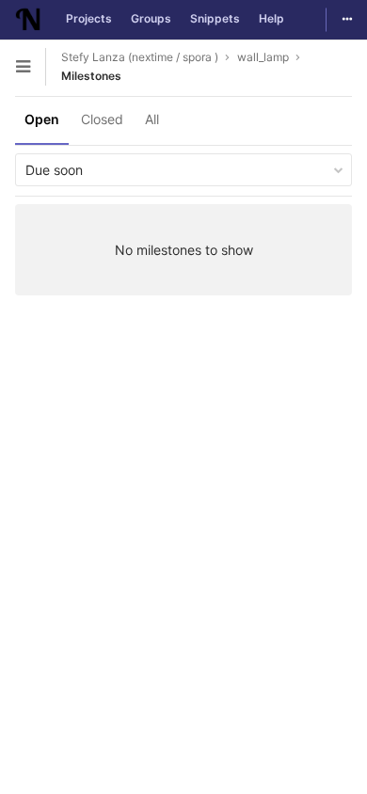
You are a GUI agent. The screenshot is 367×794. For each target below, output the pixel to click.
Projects (89, 18)
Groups (151, 18)
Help (271, 18)
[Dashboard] (28, 20)
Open (41, 119)
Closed (102, 119)
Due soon (54, 170)
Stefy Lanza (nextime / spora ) (139, 57)
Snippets (215, 18)
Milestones (91, 76)
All (152, 119)
